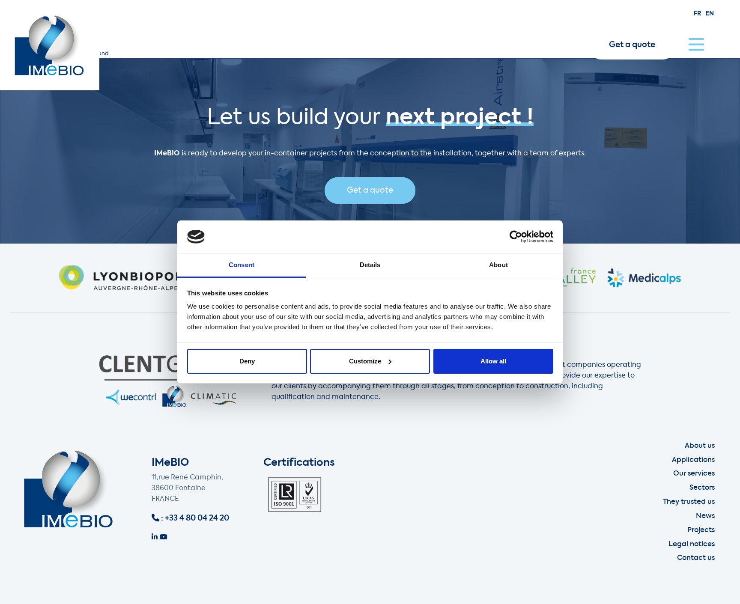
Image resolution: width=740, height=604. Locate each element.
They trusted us (689, 502)
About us (700, 446)
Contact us (696, 558)
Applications (693, 460)
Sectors (702, 488)
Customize (365, 361)
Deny (247, 361)
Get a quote (632, 45)
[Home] (49, 45)
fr (697, 14)
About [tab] (498, 264)
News (705, 516)
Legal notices (691, 544)
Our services (694, 473)
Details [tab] (370, 264)
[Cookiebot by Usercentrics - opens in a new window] (515, 236)
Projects (701, 530)
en (709, 14)
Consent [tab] (241, 264)
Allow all (493, 361)
